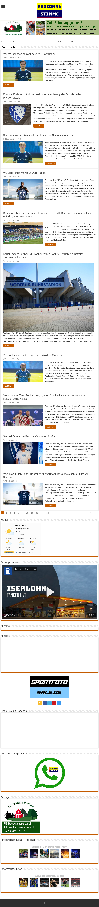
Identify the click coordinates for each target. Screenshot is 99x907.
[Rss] (40, 703)
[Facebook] (45, 703)
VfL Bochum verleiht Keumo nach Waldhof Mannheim (33, 355)
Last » (47, 513)
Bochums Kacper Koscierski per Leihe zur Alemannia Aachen (38, 135)
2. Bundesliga (63, 42)
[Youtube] (54, 703)
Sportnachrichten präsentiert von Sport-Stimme (28, 42)
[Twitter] (49, 703)
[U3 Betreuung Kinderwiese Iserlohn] (49, 27)
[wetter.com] (9, 553)
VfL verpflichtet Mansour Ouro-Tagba (24, 172)
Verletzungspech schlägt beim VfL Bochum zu (29, 54)
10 (27, 513)
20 (32, 513)
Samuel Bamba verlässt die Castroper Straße (29, 436)
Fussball (53, 42)
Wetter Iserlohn (21, 525)
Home (5, 42)
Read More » (9, 85)
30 (37, 513)
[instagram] (59, 703)
